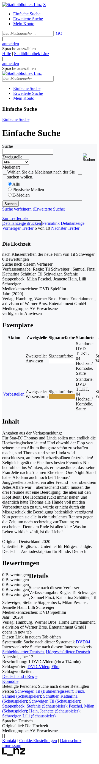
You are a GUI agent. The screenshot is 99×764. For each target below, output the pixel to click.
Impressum (11, 745)
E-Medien (21, 195)
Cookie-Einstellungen (38, 740)
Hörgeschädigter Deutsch (68, 651)
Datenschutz (70, 740)
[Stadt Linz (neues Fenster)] (14, 754)
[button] (90, 157)
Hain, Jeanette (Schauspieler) (54, 711)
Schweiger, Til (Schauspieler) (54, 701)
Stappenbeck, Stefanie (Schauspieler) (34, 706)
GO (59, 33)
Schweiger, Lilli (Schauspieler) (29, 716)
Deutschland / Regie (19, 676)
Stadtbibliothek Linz (31, 53)
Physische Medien (28, 189)
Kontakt (9, 740)
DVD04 (83, 642)
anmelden (10, 43)
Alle (16, 184)
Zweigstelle (12, 157)
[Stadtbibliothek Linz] (22, 4)
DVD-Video (38, 666)
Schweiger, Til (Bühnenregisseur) (44, 691)
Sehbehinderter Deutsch (23, 651)
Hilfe (6, 53)
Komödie (10, 681)
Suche (7, 146)
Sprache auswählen (19, 48)
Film (55, 666)
